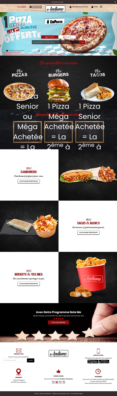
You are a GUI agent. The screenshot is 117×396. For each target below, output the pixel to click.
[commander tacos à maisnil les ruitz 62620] (97, 92)
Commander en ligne (77, 393)
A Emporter (68, 37)
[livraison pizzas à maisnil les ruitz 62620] (55, 6)
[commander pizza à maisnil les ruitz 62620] (58, 353)
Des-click (66, 393)
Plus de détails (58, 322)
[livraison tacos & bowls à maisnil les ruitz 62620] (28, 226)
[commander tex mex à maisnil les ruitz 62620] (88, 278)
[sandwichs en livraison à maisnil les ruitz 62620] (88, 175)
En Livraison (51, 37)
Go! (82, 42)
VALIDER (31, 360)
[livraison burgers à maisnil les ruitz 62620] (58, 91)
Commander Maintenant (28, 181)
